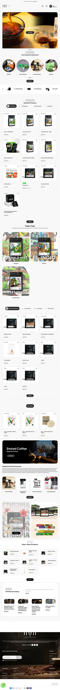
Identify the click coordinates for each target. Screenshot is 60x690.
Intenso (42, 360)
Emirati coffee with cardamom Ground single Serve (10, 212)
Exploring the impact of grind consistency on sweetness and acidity (36, 609)
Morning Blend (7, 360)
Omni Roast (4, 675)
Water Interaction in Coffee (50, 607)
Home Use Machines (37, 491)
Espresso (23, 74)
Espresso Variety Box (8, 157)
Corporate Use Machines (23, 492)
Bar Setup (51, 655)
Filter (37, 74)
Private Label (51, 662)
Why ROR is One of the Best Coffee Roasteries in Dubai (9, 608)
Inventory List (15, 682)
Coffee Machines (9, 74)
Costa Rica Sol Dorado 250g (28, 157)
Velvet (5, 386)
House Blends (5, 673)
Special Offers (16, 670)
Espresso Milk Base (6, 680)
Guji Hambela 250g (45, 183)
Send (19, 657)
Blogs (50, 674)
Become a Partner (16, 673)
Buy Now (30, 33)
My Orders (15, 680)
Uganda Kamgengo (26, 334)
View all (30, 81)
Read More (6, 611)
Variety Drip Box (7, 183)
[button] (9, 6)
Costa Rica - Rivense (14, 560)
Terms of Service (52, 681)
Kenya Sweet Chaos (27, 131)
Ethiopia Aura (25, 185)
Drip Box (51, 74)
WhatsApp (35, 1)
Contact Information (53, 672)
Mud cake (25, 386)
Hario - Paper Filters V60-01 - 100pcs (10, 432)
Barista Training (52, 660)
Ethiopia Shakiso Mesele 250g (47, 157)
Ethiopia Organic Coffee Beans (47, 334)
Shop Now (10, 455)
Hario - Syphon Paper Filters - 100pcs (47, 432)
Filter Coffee (4, 677)
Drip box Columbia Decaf (33, 551)
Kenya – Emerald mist (8, 131)
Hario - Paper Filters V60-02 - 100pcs (29, 432)
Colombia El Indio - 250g (46, 131)
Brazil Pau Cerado (7, 334)
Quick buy (8, 127)
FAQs (14, 675)
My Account (15, 677)
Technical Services (52, 653)
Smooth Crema (26, 360)
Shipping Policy (52, 679)
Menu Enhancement (53, 658)
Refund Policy (52, 676)
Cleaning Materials (51, 491)
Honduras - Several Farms (33, 560)
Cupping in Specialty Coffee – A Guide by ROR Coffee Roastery (23, 608)
